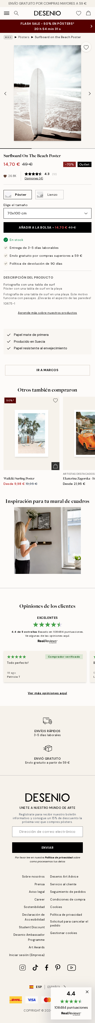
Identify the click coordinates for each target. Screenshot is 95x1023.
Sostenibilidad (34, 907)
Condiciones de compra (68, 899)
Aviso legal (37, 892)
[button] (71, 1003)
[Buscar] (16, 13)
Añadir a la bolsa (47, 227)
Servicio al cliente (63, 884)
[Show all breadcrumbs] (8, 37)
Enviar (47, 848)
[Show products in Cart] (88, 13)
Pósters (24, 37)
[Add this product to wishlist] (86, 47)
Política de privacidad (59, 857)
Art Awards (37, 947)
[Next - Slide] (89, 93)
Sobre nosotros (33, 876)
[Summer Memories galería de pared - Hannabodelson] (47, 540)
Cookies (56, 907)
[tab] (16, 147)
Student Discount (32, 927)
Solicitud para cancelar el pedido (69, 923)
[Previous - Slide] (5, 93)
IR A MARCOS (47, 370)
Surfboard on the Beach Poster (58, 37)
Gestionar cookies (63, 933)
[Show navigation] (6, 13)
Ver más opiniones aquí (47, 693)
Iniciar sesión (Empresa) (27, 955)
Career (39, 899)
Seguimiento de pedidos (68, 892)
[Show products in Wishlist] (79, 13)
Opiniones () (34, 178)
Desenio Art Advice (64, 876)
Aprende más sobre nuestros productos (47, 313)
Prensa (40, 884)
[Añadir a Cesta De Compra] (55, 466)
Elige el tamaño (16, 205)
